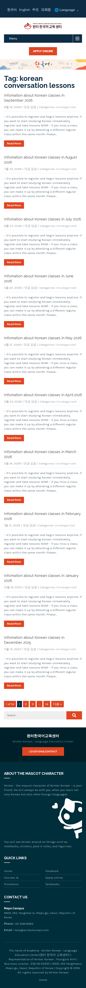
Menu (13, 38)
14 (46, 704)
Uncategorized (66, 107)
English (24, 10)
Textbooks (52, 884)
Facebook (52, 871)
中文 (35, 10)
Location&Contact (43, 751)
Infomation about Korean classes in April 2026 (43, 395)
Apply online (54, 877)
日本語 (46, 10)
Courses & (11, 877)
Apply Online (43, 51)
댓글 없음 (30, 107)
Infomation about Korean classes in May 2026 (43, 338)
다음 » (57, 704)
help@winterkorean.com (31, 930)
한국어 (12, 10)
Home (8, 871)
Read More (14, 143)
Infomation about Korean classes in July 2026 (42, 219)
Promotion (11, 884)
